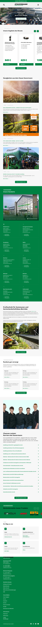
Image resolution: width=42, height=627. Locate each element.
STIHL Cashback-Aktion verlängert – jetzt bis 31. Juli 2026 (13, 140)
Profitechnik (33, 311)
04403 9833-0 (5, 293)
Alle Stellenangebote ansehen (21, 497)
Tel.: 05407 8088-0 (6, 565)
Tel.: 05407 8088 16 (6, 572)
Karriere (4, 602)
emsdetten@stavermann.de (8, 247)
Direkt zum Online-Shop (21, 68)
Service (4, 599)
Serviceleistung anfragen (21, 392)
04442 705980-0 (25, 262)
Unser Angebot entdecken (21, 18)
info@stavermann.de (6, 232)
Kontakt (4, 606)
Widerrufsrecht (6, 588)
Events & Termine (6, 604)
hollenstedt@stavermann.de (27, 294)
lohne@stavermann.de (27, 263)
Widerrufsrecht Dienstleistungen (9, 589)
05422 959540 (25, 246)
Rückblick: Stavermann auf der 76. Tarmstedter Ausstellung (13, 174)
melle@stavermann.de (26, 247)
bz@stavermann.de (6, 294)
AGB (4, 591)
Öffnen (24, 549)
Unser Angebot (6, 597)
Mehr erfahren (6, 112)
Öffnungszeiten (6, 235)
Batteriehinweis (6, 586)
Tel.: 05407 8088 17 (6, 577)
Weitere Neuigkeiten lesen (21, 181)
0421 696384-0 (25, 277)
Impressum (5, 613)
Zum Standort (6, 234)
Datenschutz (5, 615)
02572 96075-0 (5, 246)
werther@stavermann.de (7, 263)
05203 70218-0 (5, 262)
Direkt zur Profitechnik (21, 352)
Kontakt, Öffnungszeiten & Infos (21, 1)
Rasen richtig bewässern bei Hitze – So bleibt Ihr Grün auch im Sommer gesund (17, 107)
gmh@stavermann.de (26, 232)
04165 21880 (25, 293)
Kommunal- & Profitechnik (8, 608)
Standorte (5, 600)
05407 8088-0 (6, 551)
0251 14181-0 (5, 277)
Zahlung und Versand (7, 584)
